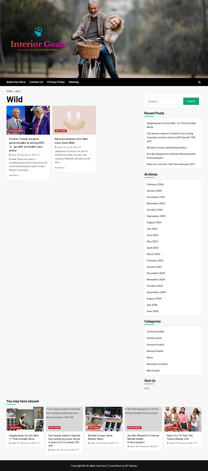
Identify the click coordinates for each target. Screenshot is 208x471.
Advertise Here (16, 82)
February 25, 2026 (66, 450)
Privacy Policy (56, 82)
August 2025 (154, 222)
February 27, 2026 (27, 443)
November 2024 (156, 279)
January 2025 (154, 266)
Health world (154, 337)
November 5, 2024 (27, 155)
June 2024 (152, 311)
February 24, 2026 (106, 443)
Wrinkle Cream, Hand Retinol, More (167, 147)
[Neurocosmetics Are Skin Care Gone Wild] (74, 120)
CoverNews (114, 465)
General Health (16, 131)
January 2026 (154, 190)
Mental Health (155, 351)
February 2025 (155, 260)
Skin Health (61, 131)
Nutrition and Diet (157, 364)
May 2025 (152, 241)
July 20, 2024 (71, 147)
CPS (146, 388)
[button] (199, 82)
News (150, 357)
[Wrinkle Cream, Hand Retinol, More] (104, 419)
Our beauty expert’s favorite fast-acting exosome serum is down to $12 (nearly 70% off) (171, 137)
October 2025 (155, 209)
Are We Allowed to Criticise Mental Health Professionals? (171, 155)
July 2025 (152, 228)
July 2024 (152, 304)
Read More (14, 175)
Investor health (155, 344)
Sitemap (74, 82)
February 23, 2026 (185, 443)
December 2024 (156, 273)
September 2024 (156, 292)
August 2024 (154, 298)
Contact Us (36, 82)
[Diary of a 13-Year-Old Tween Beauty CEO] (183, 419)
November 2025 (156, 203)
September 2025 (156, 216)
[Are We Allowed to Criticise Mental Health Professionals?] (143, 419)
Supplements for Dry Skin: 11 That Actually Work (171, 125)
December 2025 (156, 196)
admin (14, 155)
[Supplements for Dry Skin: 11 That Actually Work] (25, 419)
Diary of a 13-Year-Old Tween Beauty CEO (171, 164)
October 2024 (155, 285)
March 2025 (153, 254)
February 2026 (155, 184)
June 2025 (152, 235)
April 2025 (153, 247)
